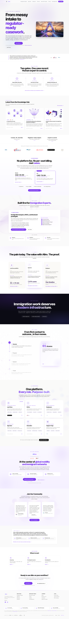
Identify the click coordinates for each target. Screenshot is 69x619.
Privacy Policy (56, 595)
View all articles (59, 105)
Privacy (56, 615)
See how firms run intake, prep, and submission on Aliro (34, 90)
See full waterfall (39, 181)
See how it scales (18, 182)
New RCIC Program (32, 595)
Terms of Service (56, 596)
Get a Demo (61, 1)
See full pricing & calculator (34, 190)
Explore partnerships (43, 439)
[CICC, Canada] (21, 615)
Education (18, 599)
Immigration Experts (20, 595)
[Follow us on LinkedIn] (5, 602)
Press (62, 615)
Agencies (18, 596)
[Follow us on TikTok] (7, 602)
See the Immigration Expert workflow (18, 229)
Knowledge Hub (31, 599)
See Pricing (9, 47)
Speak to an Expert (44, 599)
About (42, 595)
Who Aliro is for (44, 596)
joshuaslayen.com (21, 59)
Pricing (30, 596)
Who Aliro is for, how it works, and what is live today (21, 541)
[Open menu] (7, 1)
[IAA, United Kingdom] (24, 615)
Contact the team (15, 611)
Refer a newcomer (41, 479)
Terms (59, 615)
